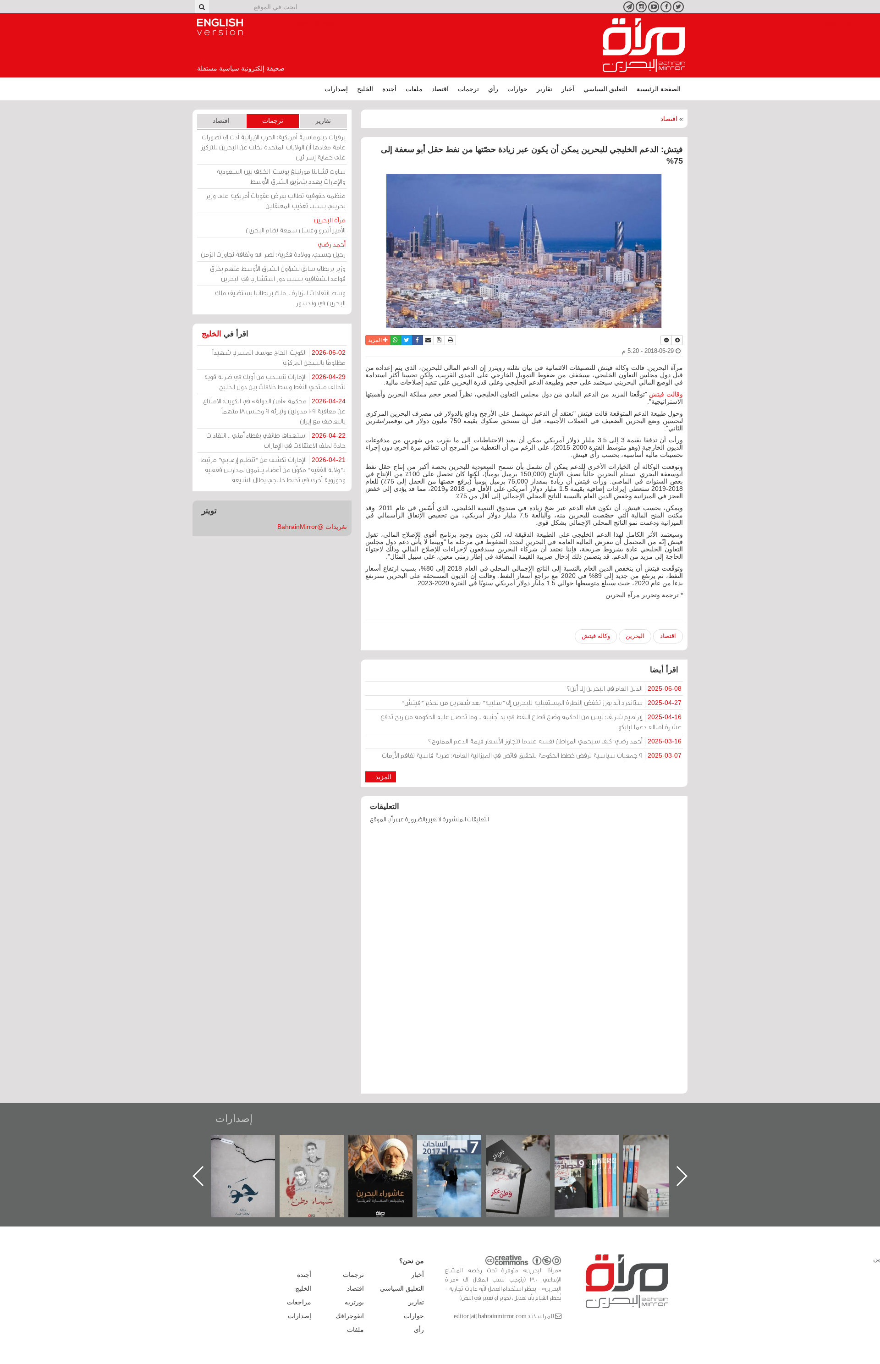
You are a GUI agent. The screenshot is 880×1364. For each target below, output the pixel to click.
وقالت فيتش (666, 394)
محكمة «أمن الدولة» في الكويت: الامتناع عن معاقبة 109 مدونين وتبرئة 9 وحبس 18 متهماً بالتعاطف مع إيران (274, 411)
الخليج (365, 89)
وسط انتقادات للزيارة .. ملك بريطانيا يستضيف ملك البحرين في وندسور (280, 298)
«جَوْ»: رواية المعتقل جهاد (321, 1150)
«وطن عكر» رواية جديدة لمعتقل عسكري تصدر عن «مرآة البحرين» (595, 1161)
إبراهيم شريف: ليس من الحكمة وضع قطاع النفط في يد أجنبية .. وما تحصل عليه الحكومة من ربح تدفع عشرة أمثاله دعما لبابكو (531, 722)
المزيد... (380, 777)
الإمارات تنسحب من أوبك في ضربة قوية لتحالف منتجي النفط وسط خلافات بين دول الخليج (275, 381)
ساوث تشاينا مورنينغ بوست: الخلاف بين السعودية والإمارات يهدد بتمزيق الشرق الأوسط (281, 176)
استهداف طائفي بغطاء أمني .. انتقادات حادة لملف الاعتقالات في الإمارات (276, 440)
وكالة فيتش (596, 635)
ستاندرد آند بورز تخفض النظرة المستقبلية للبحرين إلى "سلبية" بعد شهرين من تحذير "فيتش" (542, 702)
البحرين (635, 635)
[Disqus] (524, 963)
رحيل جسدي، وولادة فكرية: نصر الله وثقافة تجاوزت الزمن (273, 249)
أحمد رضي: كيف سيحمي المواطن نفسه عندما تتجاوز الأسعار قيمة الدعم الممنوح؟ (555, 741)
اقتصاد (440, 89)
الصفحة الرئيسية (659, 89)
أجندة (389, 89)
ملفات (414, 89)
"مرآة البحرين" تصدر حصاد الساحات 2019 (664, 1156)
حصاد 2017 (527, 1145)
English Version (220, 27)
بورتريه (354, 1302)
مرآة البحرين (644, 45)
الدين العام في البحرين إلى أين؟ (624, 688)
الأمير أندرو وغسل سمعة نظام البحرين (296, 225)
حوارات (517, 89)
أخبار (567, 89)
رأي (493, 89)
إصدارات (336, 89)
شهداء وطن (389, 1145)
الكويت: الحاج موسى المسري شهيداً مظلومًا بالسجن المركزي (279, 357)
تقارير (544, 89)
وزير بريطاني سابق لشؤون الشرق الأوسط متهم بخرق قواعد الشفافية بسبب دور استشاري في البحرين (278, 273)
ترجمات (468, 89)
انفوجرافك (350, 1316)
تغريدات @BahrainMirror (312, 526)
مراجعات (299, 1302)
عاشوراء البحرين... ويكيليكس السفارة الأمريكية (458, 1156)
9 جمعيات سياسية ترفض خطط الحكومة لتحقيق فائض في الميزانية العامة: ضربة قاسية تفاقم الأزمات (532, 755)
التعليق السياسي (605, 89)
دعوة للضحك (252, 1145)
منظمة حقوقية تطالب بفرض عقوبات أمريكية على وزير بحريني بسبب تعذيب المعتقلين (276, 200)
